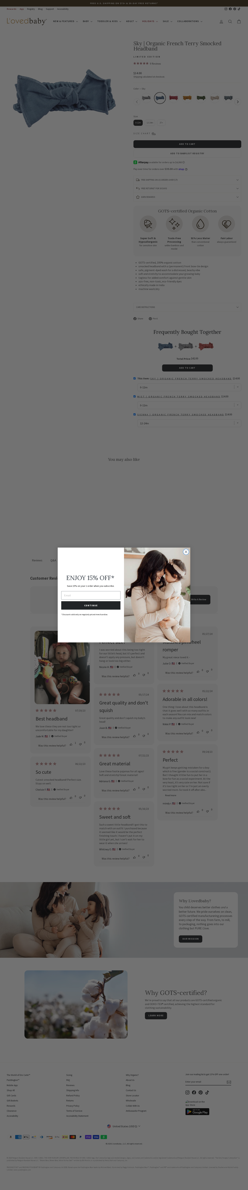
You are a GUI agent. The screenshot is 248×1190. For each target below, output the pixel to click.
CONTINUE (91, 605)
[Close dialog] (186, 552)
